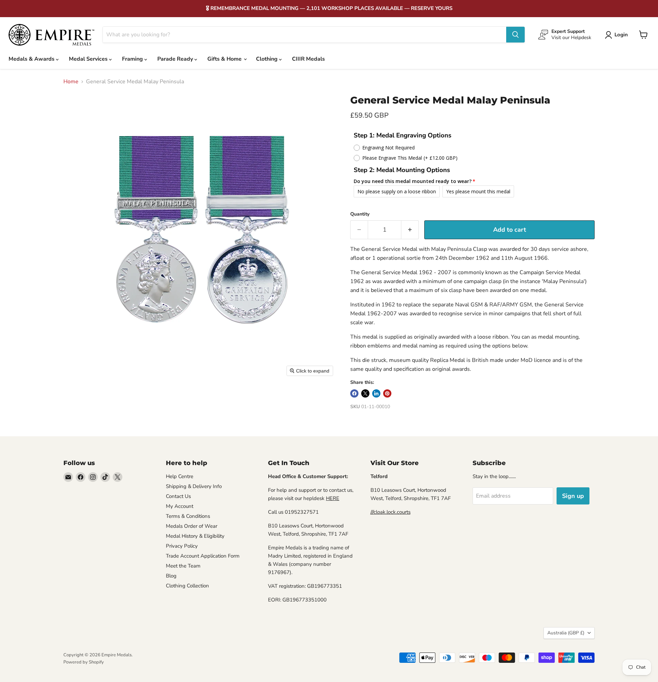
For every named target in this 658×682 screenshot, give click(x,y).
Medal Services (89, 59)
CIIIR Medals (308, 59)
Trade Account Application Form (203, 555)
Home (70, 81)
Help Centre (179, 476)
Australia (565, 633)
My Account (179, 506)
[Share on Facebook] (354, 393)
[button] (618, 35)
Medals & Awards (32, 59)
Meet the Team (183, 565)
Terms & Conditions (188, 516)
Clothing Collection (187, 585)
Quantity (359, 214)
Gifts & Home (225, 59)
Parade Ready (175, 59)
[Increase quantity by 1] (410, 229)
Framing (133, 59)
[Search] (515, 34)
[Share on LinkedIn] (376, 393)
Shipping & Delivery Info (194, 486)
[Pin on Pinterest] (387, 393)
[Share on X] (365, 393)
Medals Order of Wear (191, 526)
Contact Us (178, 496)
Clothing (267, 59)
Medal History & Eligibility (195, 536)
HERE (332, 498)
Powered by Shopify (83, 662)
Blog (171, 575)
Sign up (573, 496)
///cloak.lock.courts (390, 512)
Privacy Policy (182, 546)
